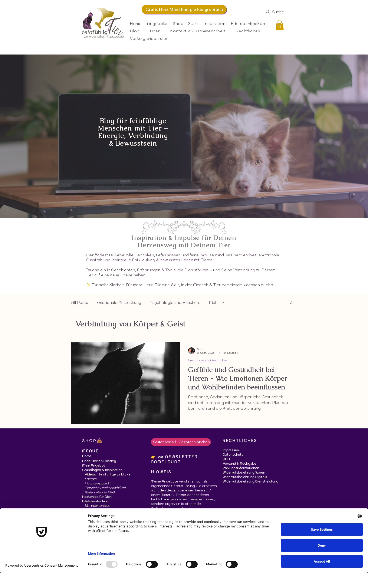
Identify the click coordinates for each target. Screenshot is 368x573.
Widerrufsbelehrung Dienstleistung (250, 481)
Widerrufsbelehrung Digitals (245, 477)
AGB (226, 459)
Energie (90, 479)
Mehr (214, 302)
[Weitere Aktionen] (288, 350)
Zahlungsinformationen (241, 468)
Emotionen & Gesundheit (208, 360)
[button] (250, 31)
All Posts (79, 302)
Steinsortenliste (97, 506)
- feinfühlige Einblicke (108, 474)
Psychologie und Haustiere (175, 302)
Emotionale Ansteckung (118, 302)
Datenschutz (233, 454)
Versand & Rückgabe (239, 463)
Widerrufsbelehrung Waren (244, 472)
